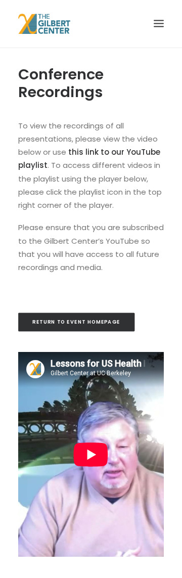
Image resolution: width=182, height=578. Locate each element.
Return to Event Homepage (76, 322)
